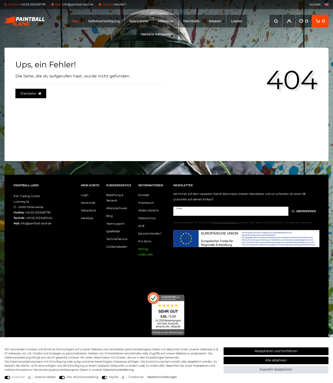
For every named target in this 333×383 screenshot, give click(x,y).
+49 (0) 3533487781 (38, 212)
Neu (75, 21)
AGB (141, 226)
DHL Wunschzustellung (82, 377)
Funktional (136, 377)
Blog (109, 216)
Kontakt (315, 4)
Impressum (146, 202)
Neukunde (88, 202)
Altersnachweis (116, 208)
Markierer (166, 21)
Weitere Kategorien (157, 34)
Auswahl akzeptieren (276, 369)
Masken (215, 21)
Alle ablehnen (276, 360)
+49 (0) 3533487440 (39, 218)
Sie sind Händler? (150, 233)
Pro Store (144, 241)
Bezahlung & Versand (114, 197)
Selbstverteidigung (104, 21)
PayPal (113, 377)
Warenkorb (88, 210)
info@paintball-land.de (77, 4)
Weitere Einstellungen (162, 377)
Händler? (120, 4)
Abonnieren (306, 211)
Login (85, 195)
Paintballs (191, 21)
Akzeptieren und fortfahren (276, 351)
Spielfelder (113, 231)
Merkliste (87, 218)
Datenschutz (147, 218)
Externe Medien (45, 377)
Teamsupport (115, 223)
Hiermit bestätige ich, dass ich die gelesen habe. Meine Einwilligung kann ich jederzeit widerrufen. (242, 222)
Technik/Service (116, 239)
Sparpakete (138, 21)
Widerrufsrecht (148, 210)
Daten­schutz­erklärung (118, 369)
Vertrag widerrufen (145, 251)
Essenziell (18, 377)
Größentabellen (116, 246)
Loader (236, 21)
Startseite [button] (28, 93)
